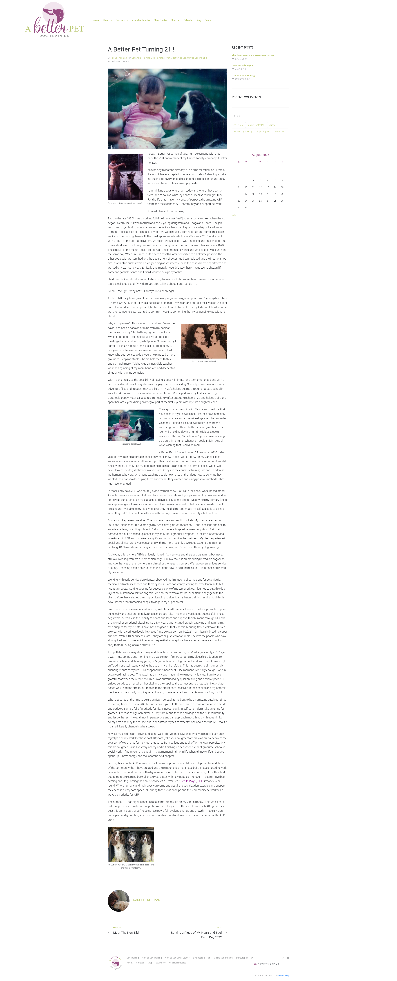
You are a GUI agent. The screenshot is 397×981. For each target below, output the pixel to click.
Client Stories (160, 20)
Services (120, 20)
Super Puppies (263, 131)
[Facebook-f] (278, 958)
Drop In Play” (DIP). (191, 781)
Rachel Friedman (119, 58)
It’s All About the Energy (243, 75)
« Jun (234, 215)
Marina (272, 125)
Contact (209, 20)
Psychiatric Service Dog (175, 58)
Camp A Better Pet (256, 125)
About (106, 20)
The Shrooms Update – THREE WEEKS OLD (253, 55)
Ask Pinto (238, 125)
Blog (198, 20)
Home (96, 20)
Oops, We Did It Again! (242, 65)
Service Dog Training (197, 58)
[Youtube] (288, 958)
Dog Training (157, 58)
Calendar (188, 20)
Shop (173, 20)
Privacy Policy (283, 976)
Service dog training (243, 131)
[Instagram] (283, 958)
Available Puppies (141, 20)
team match (280, 131)
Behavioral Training (141, 58)
